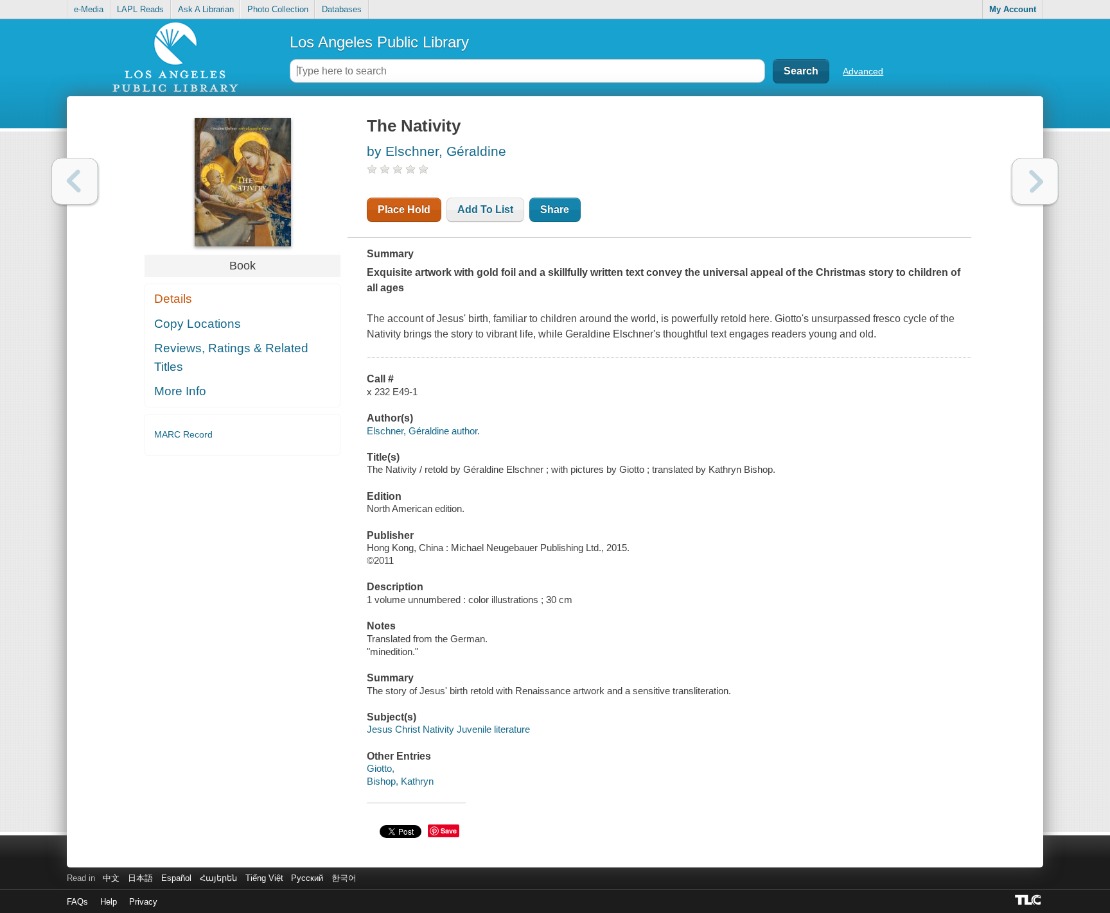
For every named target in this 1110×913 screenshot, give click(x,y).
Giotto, (380, 768)
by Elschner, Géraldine (436, 151)
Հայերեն (218, 878)
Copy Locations (197, 323)
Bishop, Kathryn (400, 781)
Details (173, 298)
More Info (180, 391)
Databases (342, 9)
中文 (111, 878)
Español (176, 878)
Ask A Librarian (206, 9)
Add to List (485, 209)
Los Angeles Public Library (379, 42)
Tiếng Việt (264, 878)
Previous (74, 181)
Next (1035, 181)
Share (554, 209)
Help (108, 902)
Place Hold (404, 209)
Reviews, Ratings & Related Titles (231, 357)
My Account (1012, 9)
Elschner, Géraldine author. (423, 430)
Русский (307, 878)
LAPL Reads (140, 9)
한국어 (344, 878)
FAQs (77, 902)
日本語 (140, 878)
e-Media (88, 9)
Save (449, 830)
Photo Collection (277, 9)
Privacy (143, 902)
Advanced (863, 71)
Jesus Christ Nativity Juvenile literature (448, 729)
